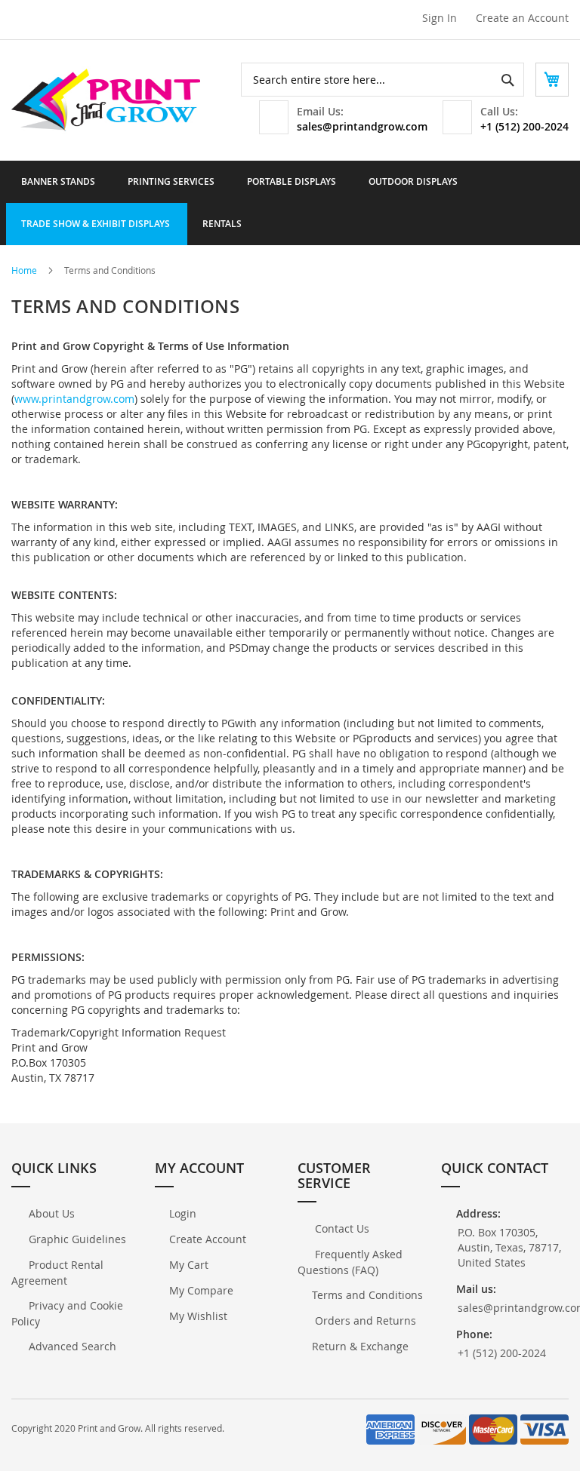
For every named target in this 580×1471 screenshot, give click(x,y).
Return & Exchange (360, 1346)
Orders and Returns (364, 1320)
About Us (50, 1213)
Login (182, 1213)
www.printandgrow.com (74, 399)
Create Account (207, 1239)
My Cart (188, 1265)
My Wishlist (198, 1316)
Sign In (439, 18)
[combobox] (382, 80)
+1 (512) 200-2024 (524, 126)
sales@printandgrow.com (362, 126)
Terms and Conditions (367, 1295)
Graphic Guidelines (76, 1239)
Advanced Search (71, 1346)
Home (25, 270)
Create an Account (522, 18)
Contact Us (340, 1228)
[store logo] (105, 100)
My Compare (201, 1290)
